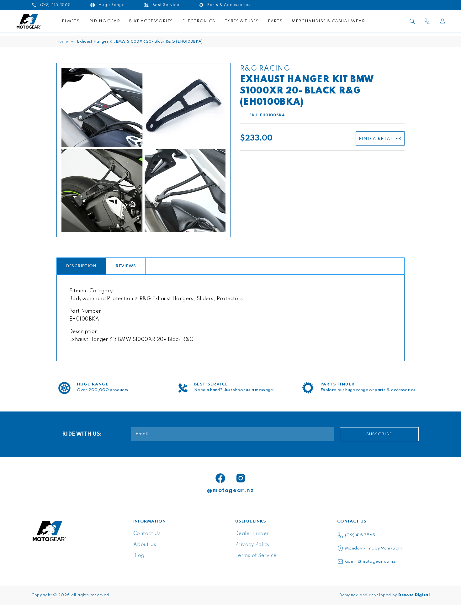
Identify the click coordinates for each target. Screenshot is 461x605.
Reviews (126, 266)
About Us (144, 544)
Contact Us (147, 533)
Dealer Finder (252, 533)
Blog (139, 555)
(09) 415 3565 (360, 535)
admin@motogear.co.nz (370, 562)
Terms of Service (256, 555)
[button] (412, 21)
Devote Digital (414, 595)
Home (62, 42)
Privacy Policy (252, 544)
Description (81, 266)
